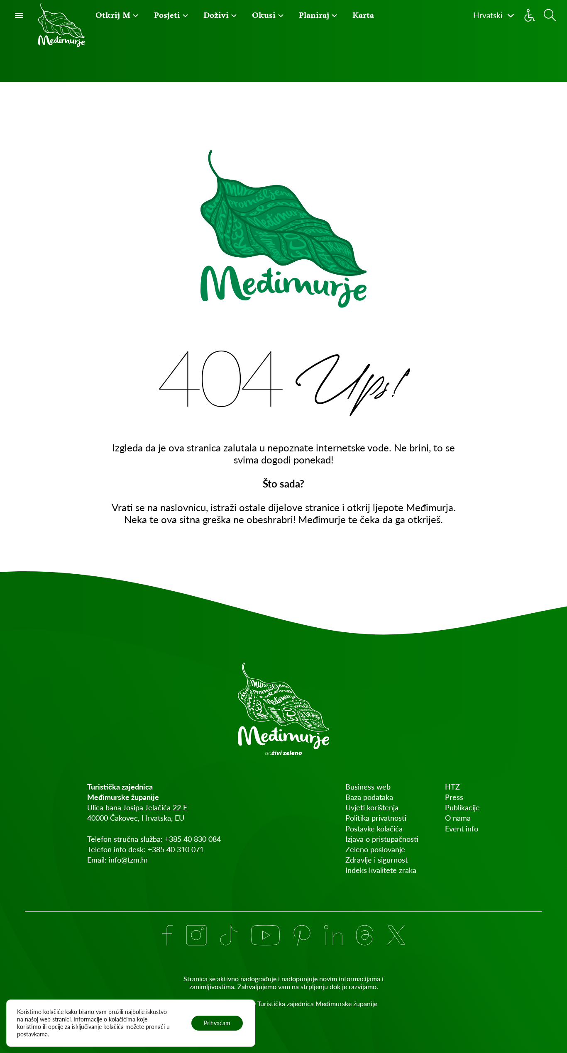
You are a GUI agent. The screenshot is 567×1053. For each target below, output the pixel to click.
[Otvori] (19, 15)
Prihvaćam (217, 1022)
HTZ (452, 786)
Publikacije (462, 807)
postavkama (32, 1034)
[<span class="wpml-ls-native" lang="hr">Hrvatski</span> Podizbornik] (511, 15)
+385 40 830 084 (193, 838)
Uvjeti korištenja (371, 807)
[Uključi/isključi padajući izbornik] (135, 15)
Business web (368, 786)
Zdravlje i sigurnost (376, 859)
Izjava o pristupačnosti (381, 838)
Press (454, 797)
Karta (363, 15)
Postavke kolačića (374, 828)
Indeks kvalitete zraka (380, 870)
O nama (458, 817)
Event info (461, 828)
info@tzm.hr (128, 859)
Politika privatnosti (375, 817)
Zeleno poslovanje (375, 849)
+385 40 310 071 (176, 849)
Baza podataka (369, 797)
